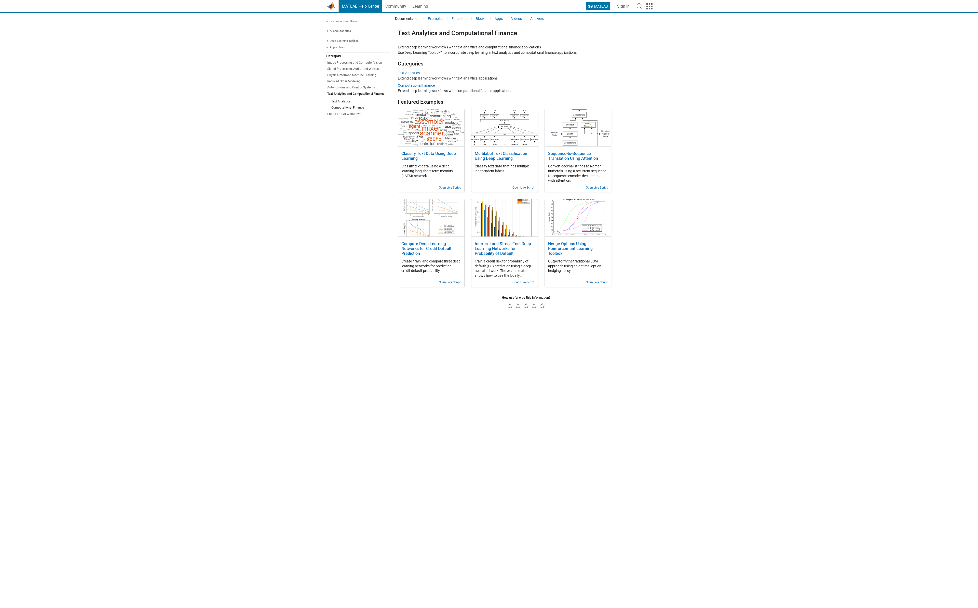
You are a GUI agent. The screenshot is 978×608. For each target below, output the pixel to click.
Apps (499, 18)
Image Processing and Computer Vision (354, 63)
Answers (537, 18)
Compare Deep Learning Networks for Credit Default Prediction (426, 249)
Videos (516, 18)
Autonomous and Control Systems (351, 87)
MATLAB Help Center (360, 6)
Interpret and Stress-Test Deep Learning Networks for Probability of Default (503, 249)
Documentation (407, 18)
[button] (639, 6)
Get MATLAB (598, 6)
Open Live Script (450, 187)
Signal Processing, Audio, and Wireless (353, 69)
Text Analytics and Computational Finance (355, 94)
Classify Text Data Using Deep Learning (428, 156)
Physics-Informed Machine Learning (351, 75)
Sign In (623, 6)
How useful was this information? (526, 297)
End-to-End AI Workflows (344, 114)
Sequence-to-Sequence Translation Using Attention (573, 156)
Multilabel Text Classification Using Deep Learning (501, 156)
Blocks (481, 18)
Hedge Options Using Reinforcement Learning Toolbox (570, 249)
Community (395, 6)
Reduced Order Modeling (344, 81)
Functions (459, 18)
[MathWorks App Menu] (649, 6)
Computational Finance (347, 108)
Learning (420, 6)
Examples (435, 18)
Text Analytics (340, 101)
